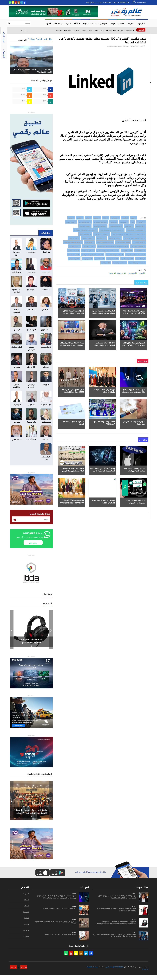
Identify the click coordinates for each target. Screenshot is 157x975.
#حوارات (26, 936)
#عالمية (26, 918)
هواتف (113, 23)
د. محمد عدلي (31, 309)
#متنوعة (26, 924)
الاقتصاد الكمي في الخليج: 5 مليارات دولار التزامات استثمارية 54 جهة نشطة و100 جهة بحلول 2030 (31, 642)
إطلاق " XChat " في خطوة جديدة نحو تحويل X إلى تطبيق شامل (102, 469)
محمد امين (16, 421)
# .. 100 (105, 217)
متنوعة (86, 23)
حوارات (68, 23)
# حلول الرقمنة (140, 226)
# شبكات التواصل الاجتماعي (115, 254)
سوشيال (103, 23)
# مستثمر (97, 217)
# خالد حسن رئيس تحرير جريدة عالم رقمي (111, 230)
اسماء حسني (46, 309)
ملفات (121, 23)
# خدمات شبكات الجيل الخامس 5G (92, 254)
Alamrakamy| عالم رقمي (114, 966)
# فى (132, 221)
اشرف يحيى (16, 404)
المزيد (48, 23)
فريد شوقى (31, 251)
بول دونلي (31, 404)
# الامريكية (114, 221)
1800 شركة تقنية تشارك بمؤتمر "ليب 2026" (103, 422)
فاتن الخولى (46, 251)
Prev (11, 629)
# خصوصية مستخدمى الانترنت (136, 254)
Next (51, 629)
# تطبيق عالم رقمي (139, 242)
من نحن (13, 967)
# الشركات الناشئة (73, 254)
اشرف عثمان (31, 329)
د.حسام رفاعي (17, 439)
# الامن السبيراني (74, 258)
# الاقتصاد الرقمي (73, 250)
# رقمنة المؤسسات (88, 246)
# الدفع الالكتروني (127, 250)
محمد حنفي (31, 271)
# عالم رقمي (128, 226)
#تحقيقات (26, 893)
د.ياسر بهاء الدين (16, 253)
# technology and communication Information (113, 246)
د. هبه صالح (31, 289)
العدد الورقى (4, 37)
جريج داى (46, 439)
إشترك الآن (33, 542)
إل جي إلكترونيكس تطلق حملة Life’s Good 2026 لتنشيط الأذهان (73, 391)
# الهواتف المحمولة (87, 238)
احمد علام (46, 366)
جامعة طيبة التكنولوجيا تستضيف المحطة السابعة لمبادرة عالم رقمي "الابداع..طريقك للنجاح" (31, 812)
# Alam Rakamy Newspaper (136, 230)
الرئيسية (141, 23)
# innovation (89, 242)
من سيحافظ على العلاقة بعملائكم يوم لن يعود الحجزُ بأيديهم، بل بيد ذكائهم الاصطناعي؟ (117, 896)
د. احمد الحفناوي (16, 310)
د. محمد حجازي (46, 329)
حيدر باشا (46, 384)
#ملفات (26, 900)
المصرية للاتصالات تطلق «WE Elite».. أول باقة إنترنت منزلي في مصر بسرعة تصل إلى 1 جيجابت (133, 313)
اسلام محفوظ (17, 346)
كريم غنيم (16, 329)
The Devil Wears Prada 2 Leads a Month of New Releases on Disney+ (116, 909)
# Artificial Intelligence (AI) (73, 242)
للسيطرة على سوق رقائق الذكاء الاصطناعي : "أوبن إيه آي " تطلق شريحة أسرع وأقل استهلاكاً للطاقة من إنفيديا (95, 30)
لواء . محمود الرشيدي (16, 290)
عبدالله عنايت (46, 404)
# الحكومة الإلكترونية (119, 262)
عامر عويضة (31, 421)
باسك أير (16, 366)
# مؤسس (125, 217)
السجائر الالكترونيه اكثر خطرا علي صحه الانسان (134, 422)
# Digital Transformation (105, 242)
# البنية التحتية (101, 238)
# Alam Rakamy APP (123, 242)
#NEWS (26, 930)
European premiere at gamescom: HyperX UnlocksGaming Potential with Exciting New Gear (116, 922)
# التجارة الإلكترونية (87, 250)
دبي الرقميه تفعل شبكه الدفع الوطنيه (73, 422)
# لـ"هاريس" (141, 221)
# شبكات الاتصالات (85, 221)
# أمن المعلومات (74, 246)
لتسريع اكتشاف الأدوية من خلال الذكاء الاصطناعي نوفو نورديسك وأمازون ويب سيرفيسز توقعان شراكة (56, 896)
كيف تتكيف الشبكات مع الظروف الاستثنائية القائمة (103, 501)
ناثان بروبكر (31, 366)
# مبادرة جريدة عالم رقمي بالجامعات (134, 238)
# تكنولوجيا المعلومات (100, 221)
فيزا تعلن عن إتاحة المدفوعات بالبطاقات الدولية (104, 390)
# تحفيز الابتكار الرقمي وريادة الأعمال (107, 250)
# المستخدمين (99, 258)
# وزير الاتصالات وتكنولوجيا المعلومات (85, 230)
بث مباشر (58, 23)
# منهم (133, 217)
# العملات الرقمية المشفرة (137, 262)
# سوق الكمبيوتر (74, 238)
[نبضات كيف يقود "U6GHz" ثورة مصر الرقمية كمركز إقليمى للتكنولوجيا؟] (31, 59)
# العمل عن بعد (87, 258)
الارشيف (4, 53)
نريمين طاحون (46, 421)
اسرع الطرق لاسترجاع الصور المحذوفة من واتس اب (135, 501)
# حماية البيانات (140, 250)
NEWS (77, 23)
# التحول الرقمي (71, 221)
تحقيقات (130, 23)
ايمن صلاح (46, 271)
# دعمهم (71, 217)
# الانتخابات (123, 221)
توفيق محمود (46, 346)
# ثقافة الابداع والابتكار (138, 246)
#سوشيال (26, 912)
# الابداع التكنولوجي (127, 258)
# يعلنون (79, 217)
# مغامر (88, 217)
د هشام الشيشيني (31, 348)
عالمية (94, 23)
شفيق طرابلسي (16, 385)
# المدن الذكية (106, 262)
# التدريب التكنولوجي (116, 226)
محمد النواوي (16, 271)
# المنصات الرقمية (112, 258)
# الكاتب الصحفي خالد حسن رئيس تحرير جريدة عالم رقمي (128, 234)
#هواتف (26, 906)
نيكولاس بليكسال (31, 385)
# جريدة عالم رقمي (85, 226)
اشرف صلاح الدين (46, 458)
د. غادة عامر (46, 289)
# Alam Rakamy (85, 234)
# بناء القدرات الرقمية (100, 226)
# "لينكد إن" (115, 217)
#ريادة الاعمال (141, 258)
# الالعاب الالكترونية (114, 238)
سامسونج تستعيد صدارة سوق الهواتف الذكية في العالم (134, 469)
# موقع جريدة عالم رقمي (101, 234)
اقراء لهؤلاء (45, 232)
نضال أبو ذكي (31, 439)
